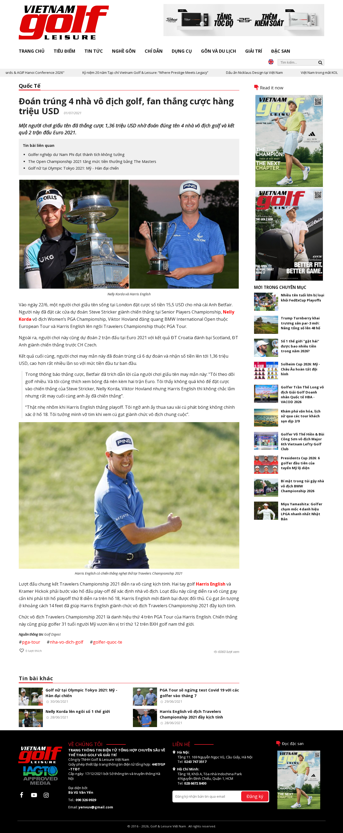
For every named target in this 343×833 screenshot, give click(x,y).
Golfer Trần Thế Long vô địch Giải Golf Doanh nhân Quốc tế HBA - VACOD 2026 (302, 394)
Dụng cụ (182, 51)
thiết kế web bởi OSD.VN (171, 830)
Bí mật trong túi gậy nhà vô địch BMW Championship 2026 (302, 486)
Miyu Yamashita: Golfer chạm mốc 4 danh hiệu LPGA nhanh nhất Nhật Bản (301, 511)
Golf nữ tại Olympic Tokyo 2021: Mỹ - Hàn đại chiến (73, 168)
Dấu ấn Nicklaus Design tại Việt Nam (231, 72)
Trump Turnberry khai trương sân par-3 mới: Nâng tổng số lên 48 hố (300, 323)
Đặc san (280, 51)
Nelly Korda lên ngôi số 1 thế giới (78, 711)
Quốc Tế (29, 85)
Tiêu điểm (64, 51)
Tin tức (93, 51)
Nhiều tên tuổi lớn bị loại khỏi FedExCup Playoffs (302, 297)
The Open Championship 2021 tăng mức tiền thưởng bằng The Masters (92, 161)
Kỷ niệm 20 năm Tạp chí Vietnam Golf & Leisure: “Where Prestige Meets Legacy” (122, 72)
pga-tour (31, 642)
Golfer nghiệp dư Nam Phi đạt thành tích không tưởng (76, 154)
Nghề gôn (124, 51)
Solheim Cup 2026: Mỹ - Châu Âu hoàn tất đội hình (300, 369)
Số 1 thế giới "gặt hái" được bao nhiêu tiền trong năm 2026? (300, 346)
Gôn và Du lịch (218, 51)
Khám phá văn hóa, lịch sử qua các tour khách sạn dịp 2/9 (300, 416)
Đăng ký (255, 796)
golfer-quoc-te (107, 642)
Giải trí (253, 51)
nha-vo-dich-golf (66, 642)
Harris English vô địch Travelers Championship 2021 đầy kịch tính (191, 714)
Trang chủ (31, 51)
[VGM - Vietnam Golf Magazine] (64, 22)
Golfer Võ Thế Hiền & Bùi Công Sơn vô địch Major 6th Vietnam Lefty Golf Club (302, 441)
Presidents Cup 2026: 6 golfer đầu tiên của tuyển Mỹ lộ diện (300, 463)
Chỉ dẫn (154, 51)
